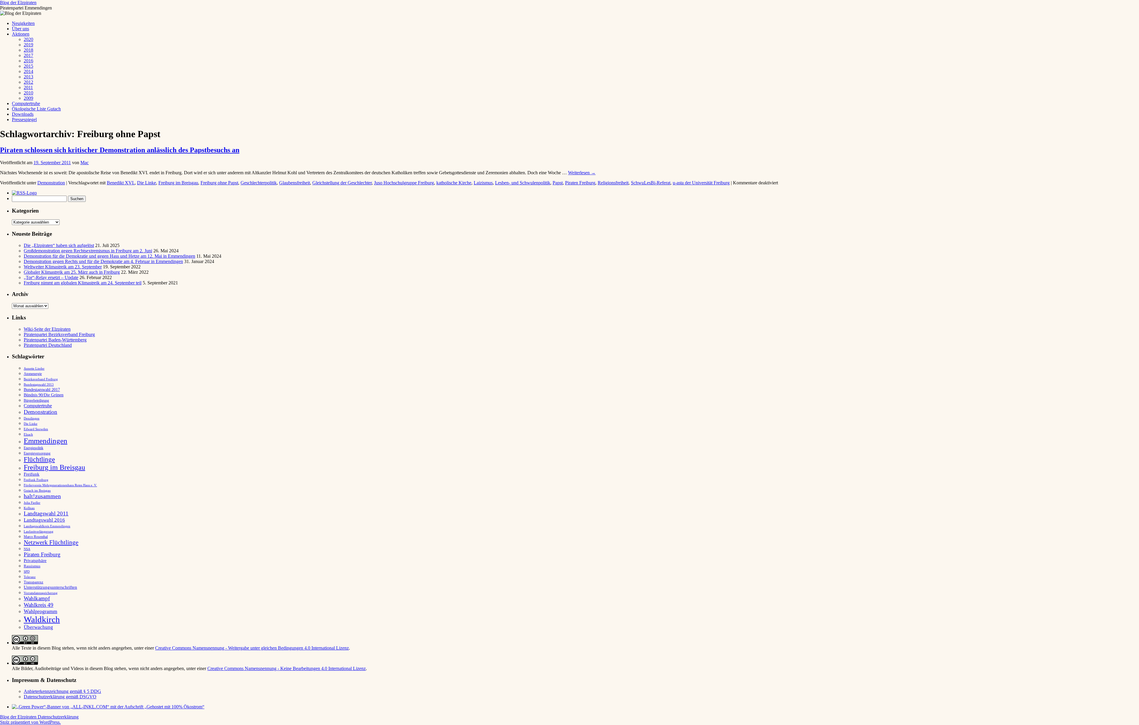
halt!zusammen (42, 496)
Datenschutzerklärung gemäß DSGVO (60, 696)
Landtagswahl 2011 (46, 513)
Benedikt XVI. (121, 182)
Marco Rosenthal (36, 537)
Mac (84, 162)
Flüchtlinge (39, 459)
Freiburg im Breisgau (178, 182)
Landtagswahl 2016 (44, 520)
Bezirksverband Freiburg (41, 379)
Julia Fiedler (32, 502)
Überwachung (38, 627)
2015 (28, 66)
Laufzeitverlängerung (38, 531)
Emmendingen (45, 441)
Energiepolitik (33, 448)
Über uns (20, 28)
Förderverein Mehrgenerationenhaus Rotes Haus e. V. (60, 485)
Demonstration (51, 182)
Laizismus (483, 182)
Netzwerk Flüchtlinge (51, 542)
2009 (28, 98)
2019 (28, 44)
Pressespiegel (24, 119)
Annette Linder (34, 368)
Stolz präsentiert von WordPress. (30, 722)
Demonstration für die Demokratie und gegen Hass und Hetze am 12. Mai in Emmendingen (109, 256)
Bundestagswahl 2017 (42, 389)
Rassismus (32, 566)
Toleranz (30, 577)
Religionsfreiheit (613, 182)
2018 (28, 50)
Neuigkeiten (23, 23)
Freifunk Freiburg (36, 480)
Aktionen (20, 34)
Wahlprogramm (40, 611)
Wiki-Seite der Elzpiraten (47, 329)
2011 (28, 87)
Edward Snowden (36, 429)
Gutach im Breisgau (37, 490)
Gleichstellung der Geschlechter (342, 182)
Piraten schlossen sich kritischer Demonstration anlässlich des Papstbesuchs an (119, 150)
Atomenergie (33, 374)
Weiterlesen (582, 172)
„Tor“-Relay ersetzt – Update (51, 277)
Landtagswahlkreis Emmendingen (47, 526)
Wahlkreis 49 (38, 605)
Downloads (23, 114)
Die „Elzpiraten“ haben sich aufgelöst (59, 245)
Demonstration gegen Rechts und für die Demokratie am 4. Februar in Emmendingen (103, 261)
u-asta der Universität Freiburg (701, 182)
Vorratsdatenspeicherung (41, 593)
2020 (28, 39)
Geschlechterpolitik (259, 182)
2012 (28, 82)
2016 (28, 60)
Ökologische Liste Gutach (36, 108)
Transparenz (33, 582)
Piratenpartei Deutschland (48, 345)
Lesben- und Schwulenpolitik (522, 182)
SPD (27, 571)
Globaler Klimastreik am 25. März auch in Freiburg (72, 272)
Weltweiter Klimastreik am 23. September (63, 266)
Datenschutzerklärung (58, 716)
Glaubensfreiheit (294, 182)
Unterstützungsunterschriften (50, 587)
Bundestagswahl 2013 (39, 384)
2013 (28, 76)
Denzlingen (31, 418)
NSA (27, 549)
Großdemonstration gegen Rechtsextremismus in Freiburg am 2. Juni (88, 250)
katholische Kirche (453, 182)
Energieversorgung (37, 453)
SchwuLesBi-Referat (650, 182)
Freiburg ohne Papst (219, 182)
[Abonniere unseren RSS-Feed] (26, 192)
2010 (28, 92)
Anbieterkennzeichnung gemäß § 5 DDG (62, 691)
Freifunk (31, 474)
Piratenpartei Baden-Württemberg (55, 339)
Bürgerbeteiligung (36, 400)
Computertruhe (26, 103)
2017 (28, 55)
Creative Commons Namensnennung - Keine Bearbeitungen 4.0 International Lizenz (286, 668)
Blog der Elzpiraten (18, 2)
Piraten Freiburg (580, 182)
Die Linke (146, 182)
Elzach (28, 434)
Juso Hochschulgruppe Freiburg (404, 182)
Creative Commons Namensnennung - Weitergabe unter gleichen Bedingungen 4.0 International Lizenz (252, 647)
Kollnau (29, 508)
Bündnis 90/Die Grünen (43, 395)
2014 (28, 71)
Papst (558, 182)
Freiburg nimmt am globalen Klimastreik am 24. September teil (82, 282)
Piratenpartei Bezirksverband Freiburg (59, 334)
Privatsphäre (35, 560)
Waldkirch (42, 619)
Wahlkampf (37, 598)
